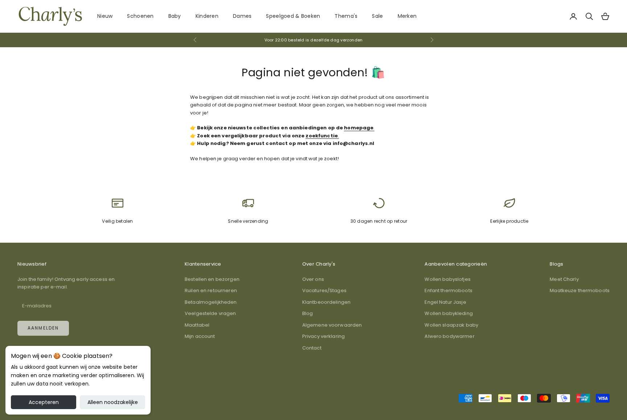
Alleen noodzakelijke (112, 402)
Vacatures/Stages (324, 290)
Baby (174, 16)
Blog (307, 313)
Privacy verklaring (323, 336)
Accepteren (44, 402)
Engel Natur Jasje (445, 302)
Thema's (346, 16)
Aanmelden (43, 328)
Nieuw (104, 16)
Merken (407, 16)
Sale (377, 16)
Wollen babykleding (448, 313)
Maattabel (197, 325)
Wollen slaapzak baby (451, 325)
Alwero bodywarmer (449, 336)
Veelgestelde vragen (210, 313)
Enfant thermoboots (448, 290)
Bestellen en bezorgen (212, 279)
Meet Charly (564, 279)
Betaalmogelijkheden (211, 302)
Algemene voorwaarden (332, 325)
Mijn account (200, 336)
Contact (311, 347)
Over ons (313, 279)
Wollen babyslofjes (447, 279)
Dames (242, 16)
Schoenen (140, 16)
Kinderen (207, 16)
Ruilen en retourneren (211, 290)
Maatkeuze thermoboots (580, 290)
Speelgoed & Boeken (293, 16)
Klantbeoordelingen (326, 302)
